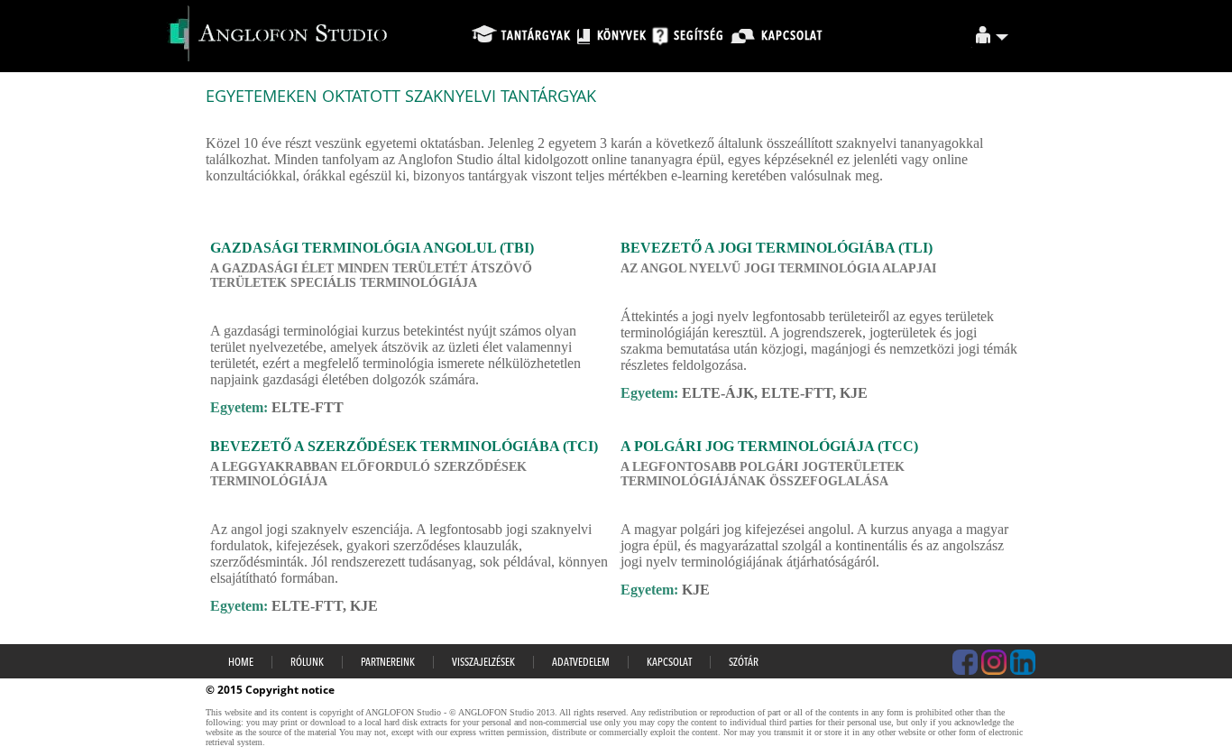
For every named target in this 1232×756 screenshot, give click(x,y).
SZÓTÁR (744, 663)
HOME (240, 663)
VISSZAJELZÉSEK (483, 663)
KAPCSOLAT (669, 663)
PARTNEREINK (388, 663)
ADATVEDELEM (581, 663)
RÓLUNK (307, 663)
